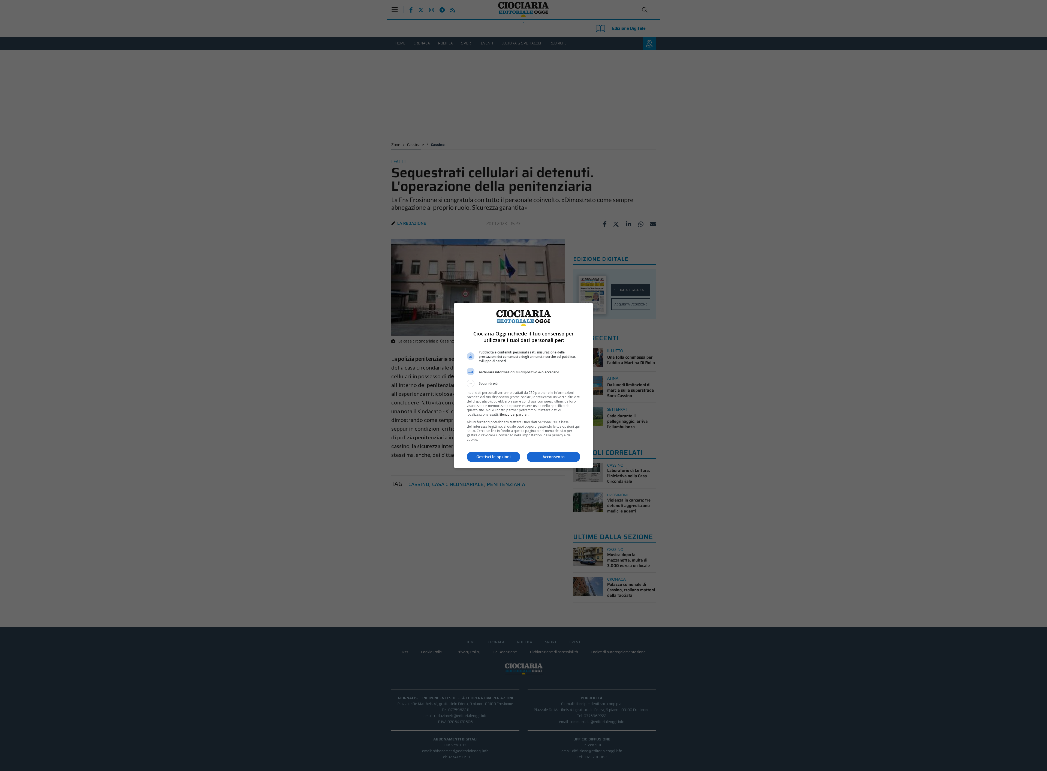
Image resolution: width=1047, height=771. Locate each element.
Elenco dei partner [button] (514, 414)
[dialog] (523, 385)
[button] (523, 383)
